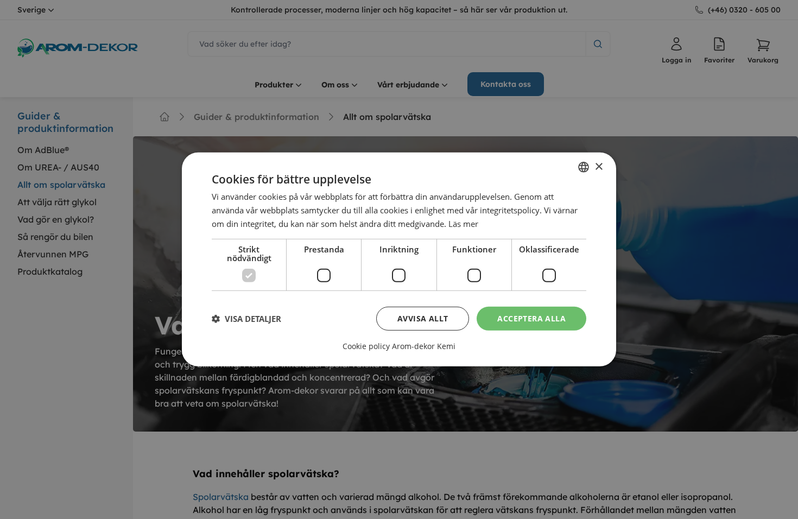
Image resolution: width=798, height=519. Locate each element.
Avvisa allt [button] (422, 318)
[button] (246, 319)
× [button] (598, 166)
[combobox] (583, 167)
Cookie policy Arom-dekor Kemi (399, 346)
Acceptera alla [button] (531, 318)
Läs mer (463, 223)
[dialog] (399, 259)
